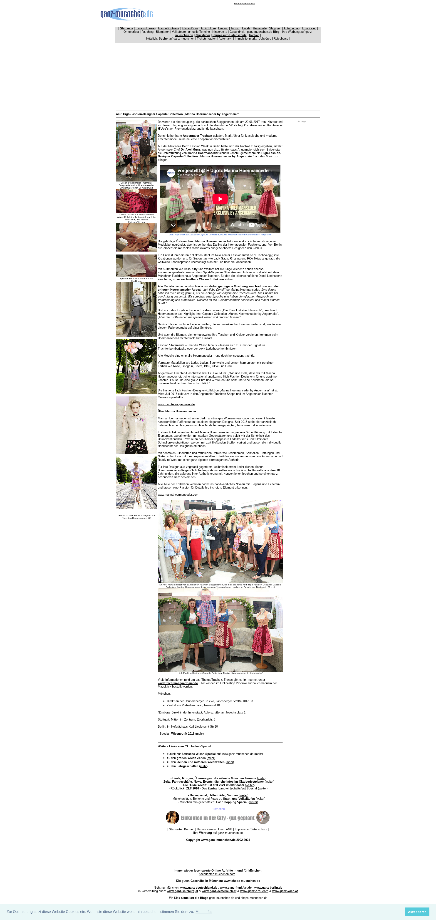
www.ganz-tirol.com (254, 891)
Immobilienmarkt (246, 38)
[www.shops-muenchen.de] (218, 823)
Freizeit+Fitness (168, 28)
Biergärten (162, 31)
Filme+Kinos (190, 28)
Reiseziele (260, 28)
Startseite (175, 829)
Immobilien (309, 28)
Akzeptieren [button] (417, 912)
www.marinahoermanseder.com (178, 494)
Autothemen (292, 28)
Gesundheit (237, 31)
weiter (269, 781)
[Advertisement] (244, 15)
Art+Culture (208, 28)
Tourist (235, 28)
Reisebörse (281, 38)
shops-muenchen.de (254, 898)
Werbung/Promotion (244, 3)
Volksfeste (179, 31)
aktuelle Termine (199, 31)
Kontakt (254, 35)
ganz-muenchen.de (263, 31)
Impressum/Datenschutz (251, 829)
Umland (223, 28)
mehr (199, 733)
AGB (229, 829)
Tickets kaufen (206, 38)
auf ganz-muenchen (176, 38)
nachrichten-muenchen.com (217, 874)
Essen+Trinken (146, 28)
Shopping (275, 28)
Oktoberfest (131, 31)
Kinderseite (219, 31)
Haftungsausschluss (210, 829)
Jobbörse (265, 38)
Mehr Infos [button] (204, 912)
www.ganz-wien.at (285, 891)
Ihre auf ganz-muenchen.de (218, 832)
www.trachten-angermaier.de (176, 404)
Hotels (246, 28)
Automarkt (225, 38)
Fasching (147, 31)
